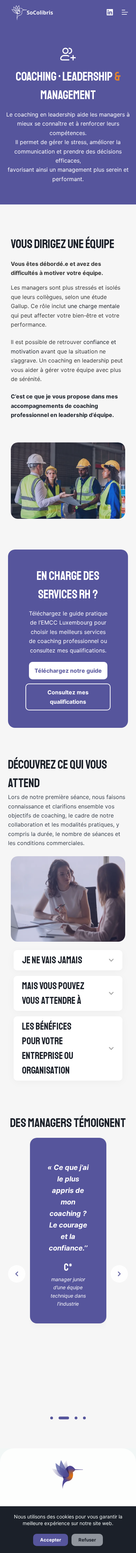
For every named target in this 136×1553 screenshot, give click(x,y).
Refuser (87, 1540)
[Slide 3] (76, 1418)
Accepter (50, 1540)
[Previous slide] (16, 1274)
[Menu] (125, 12)
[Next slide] (119, 1274)
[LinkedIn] (110, 12)
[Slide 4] (84, 1418)
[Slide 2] (64, 1418)
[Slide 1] (51, 1418)
